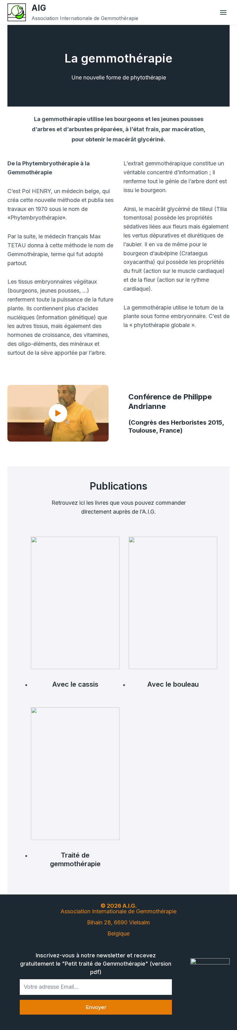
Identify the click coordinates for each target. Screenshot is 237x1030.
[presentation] (75, 603)
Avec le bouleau (173, 684)
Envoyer (95, 1007)
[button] (58, 413)
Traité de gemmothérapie (75, 859)
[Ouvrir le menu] (223, 12)
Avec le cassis (75, 684)
